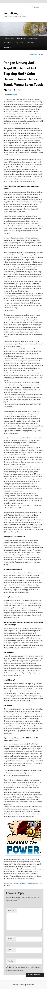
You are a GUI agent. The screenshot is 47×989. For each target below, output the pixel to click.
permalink (7, 885)
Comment (12, 910)
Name (11, 938)
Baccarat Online (9, 38)
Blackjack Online (33, 38)
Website (10, 961)
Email (11, 949)
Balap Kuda (21, 38)
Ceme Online (8, 43)
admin (30, 883)
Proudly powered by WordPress (23, 985)
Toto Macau (7, 47)
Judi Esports (19, 43)
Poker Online (31, 43)
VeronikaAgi (11, 13)
